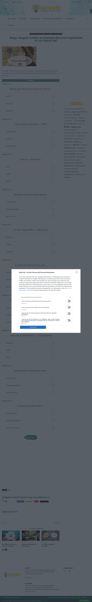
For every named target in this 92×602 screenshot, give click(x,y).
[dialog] (46, 301)
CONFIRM (33, 327)
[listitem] (46, 297)
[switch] (68, 301)
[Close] (77, 272)
